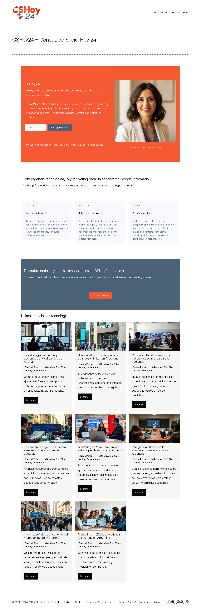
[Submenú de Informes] (168, 12)
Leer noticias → (35, 127)
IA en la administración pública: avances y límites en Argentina (98, 356)
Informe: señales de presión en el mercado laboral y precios (46, 536)
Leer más (31, 400)
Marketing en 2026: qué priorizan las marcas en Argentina (100, 536)
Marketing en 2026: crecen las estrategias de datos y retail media (100, 448)
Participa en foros (60, 127)
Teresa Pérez (31, 367)
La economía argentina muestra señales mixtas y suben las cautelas (45, 450)
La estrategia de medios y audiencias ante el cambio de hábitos (43, 358)
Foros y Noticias (100, 295)
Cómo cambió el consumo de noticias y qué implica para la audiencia (151, 358)
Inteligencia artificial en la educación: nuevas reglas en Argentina (151, 450)
